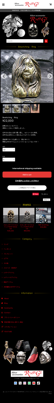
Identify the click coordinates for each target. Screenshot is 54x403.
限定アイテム (8, 282)
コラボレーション (10, 327)
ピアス (6, 258)
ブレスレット (8, 254)
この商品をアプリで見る (27, 188)
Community (8, 308)
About (6, 298)
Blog (6, 303)
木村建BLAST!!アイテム (12, 287)
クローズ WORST (10, 268)
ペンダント (7, 249)
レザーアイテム (9, 273)
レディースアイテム (10, 277)
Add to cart (27, 174)
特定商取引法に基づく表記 (13, 322)
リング (6, 244)
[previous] (4, 76)
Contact (7, 313)
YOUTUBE (8, 332)
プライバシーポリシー (12, 317)
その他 (6, 263)
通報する (46, 199)
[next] (50, 76)
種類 (4, 146)
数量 (4, 156)
